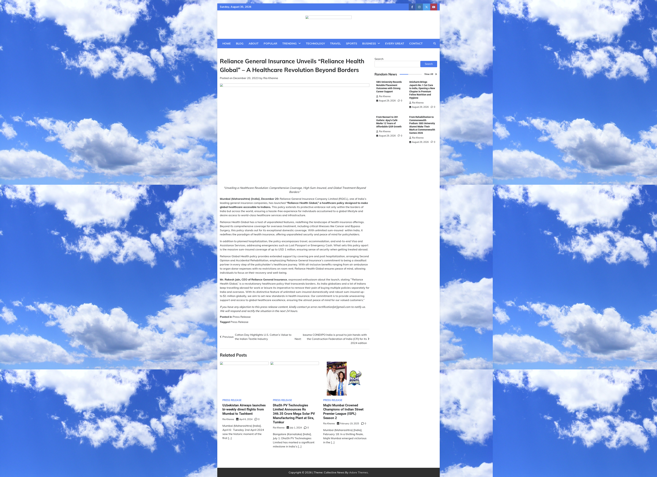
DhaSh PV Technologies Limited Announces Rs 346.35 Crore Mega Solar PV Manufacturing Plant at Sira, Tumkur (294, 413)
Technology (315, 43)
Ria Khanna (270, 78)
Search (379, 59)
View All (428, 74)
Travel (335, 43)
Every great (394, 43)
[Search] (434, 43)
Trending (289, 43)
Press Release (242, 316)
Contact (416, 43)
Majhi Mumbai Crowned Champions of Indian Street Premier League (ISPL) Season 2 (343, 411)
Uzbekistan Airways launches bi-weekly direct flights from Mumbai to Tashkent (244, 409)
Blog (239, 43)
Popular (270, 43)
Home (226, 43)
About (254, 43)
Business (369, 43)
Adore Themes (358, 472)
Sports (351, 43)
